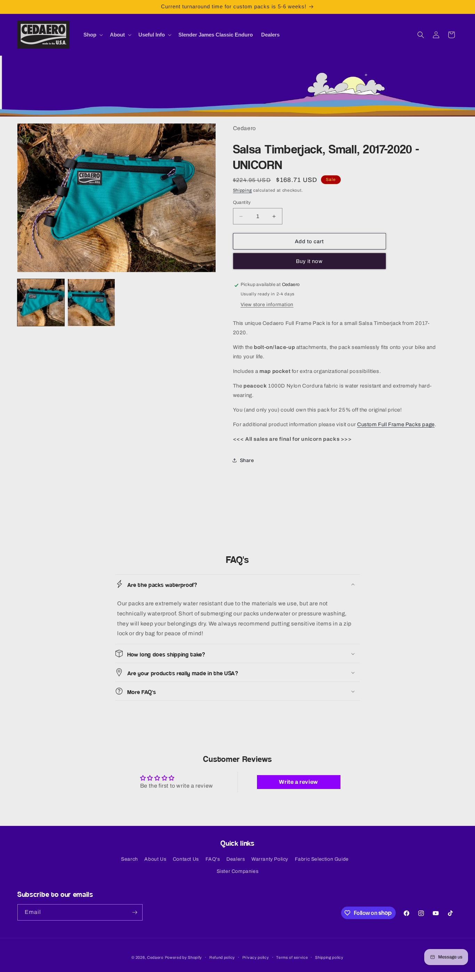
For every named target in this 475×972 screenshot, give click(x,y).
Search (129, 859)
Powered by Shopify (183, 957)
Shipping (242, 190)
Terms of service (292, 957)
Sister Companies (238, 871)
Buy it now (309, 261)
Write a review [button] (298, 782)
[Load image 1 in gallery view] (40, 302)
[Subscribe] (134, 912)
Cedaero (155, 957)
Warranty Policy (269, 859)
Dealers (235, 859)
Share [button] (247, 460)
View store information (267, 304)
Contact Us (186, 859)
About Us (155, 859)
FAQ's (213, 859)
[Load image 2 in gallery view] (91, 302)
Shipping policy (329, 957)
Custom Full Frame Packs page (396, 424)
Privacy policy (255, 957)
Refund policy (222, 957)
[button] (92, 34)
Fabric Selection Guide (322, 859)
